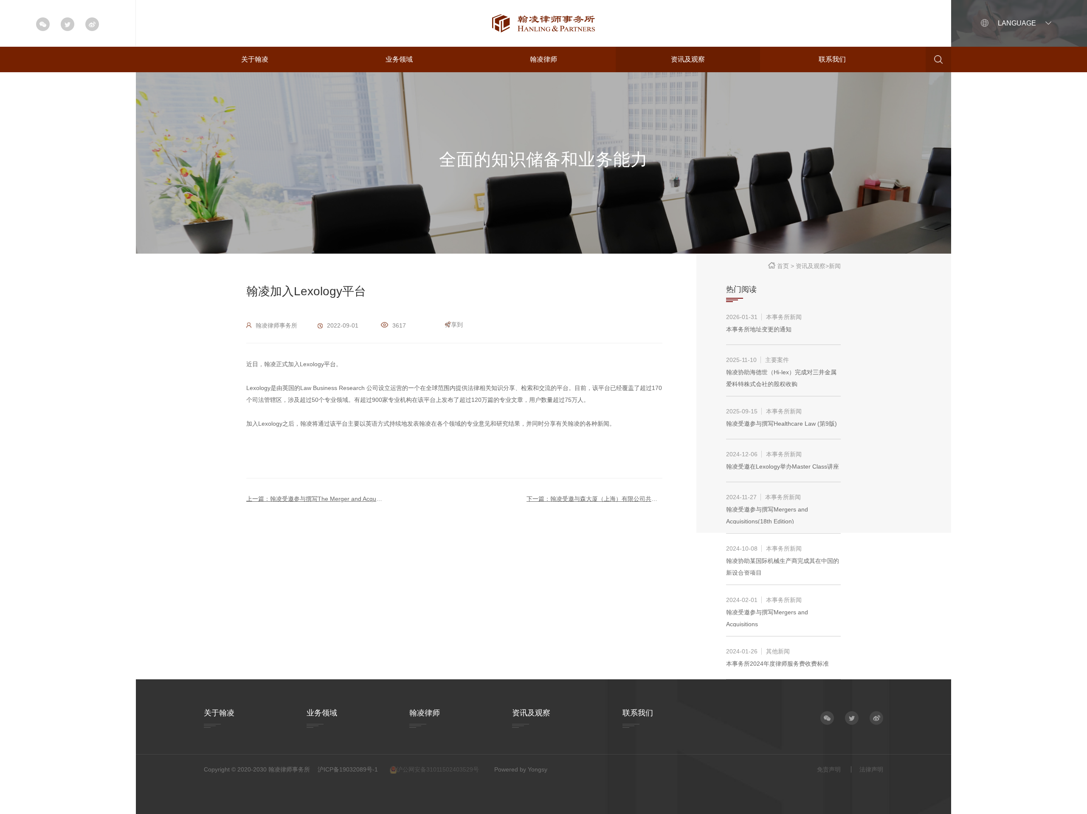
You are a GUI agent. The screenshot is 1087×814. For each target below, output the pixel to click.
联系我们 (832, 59)
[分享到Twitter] (852, 718)
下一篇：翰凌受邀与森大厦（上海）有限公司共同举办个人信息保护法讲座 (594, 498)
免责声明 (829, 769)
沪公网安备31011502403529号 (438, 769)
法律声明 (871, 769)
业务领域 (399, 59)
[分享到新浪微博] (876, 718)
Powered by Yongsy (520, 769)
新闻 (835, 266)
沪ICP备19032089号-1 (348, 769)
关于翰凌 (254, 59)
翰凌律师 (543, 59)
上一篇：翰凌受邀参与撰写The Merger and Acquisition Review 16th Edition (314, 498)
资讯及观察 (688, 59)
